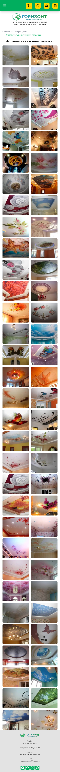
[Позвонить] (29, 6)
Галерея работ (21, 31)
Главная (6, 31)
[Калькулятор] (55, 6)
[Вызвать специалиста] (47, 6)
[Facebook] (27, 768)
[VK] (23, 768)
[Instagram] (37, 768)
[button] (15, 55)
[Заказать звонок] (38, 6)
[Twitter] (32, 768)
